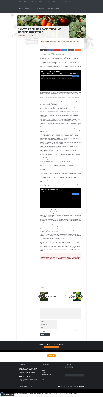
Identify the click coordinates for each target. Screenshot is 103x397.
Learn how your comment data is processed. (63, 337)
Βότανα (47, 1)
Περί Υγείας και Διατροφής (23, 4)
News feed (60, 386)
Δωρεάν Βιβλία (71, 4)
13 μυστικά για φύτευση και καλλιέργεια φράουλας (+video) (69, 296)
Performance (43, 287)
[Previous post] (39, 296)
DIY (19, 369)
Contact (69, 386)
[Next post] (81, 296)
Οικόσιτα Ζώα (44, 376)
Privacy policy (75, 386)
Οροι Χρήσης (81, 386)
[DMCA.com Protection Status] (2, 396)
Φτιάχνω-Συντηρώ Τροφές (37, 4)
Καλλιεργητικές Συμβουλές (59, 4)
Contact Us (68, 375)
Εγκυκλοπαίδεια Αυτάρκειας (24, 8)
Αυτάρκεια (26, 1)
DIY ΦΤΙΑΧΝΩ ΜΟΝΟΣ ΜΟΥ (26, 386)
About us (65, 386)
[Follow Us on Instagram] (70, 367)
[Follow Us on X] (68, 367)
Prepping (40, 1)
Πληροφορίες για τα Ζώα (65, 1)
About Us (80, 4)
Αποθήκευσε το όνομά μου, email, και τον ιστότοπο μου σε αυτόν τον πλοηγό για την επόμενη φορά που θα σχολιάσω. (61, 331)
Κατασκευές (48, 4)
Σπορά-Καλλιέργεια (45, 366)
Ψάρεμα (54, 1)
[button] (19, 11)
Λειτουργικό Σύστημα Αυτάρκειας (53, 8)
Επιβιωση (32, 1)
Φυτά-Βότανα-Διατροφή (46, 368)
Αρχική (20, 1)
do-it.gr (45, 42)
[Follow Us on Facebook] (65, 367)
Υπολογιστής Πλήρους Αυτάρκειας (38, 8)
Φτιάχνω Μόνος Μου (23, 366)
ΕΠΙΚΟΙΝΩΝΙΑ (51, 355)
